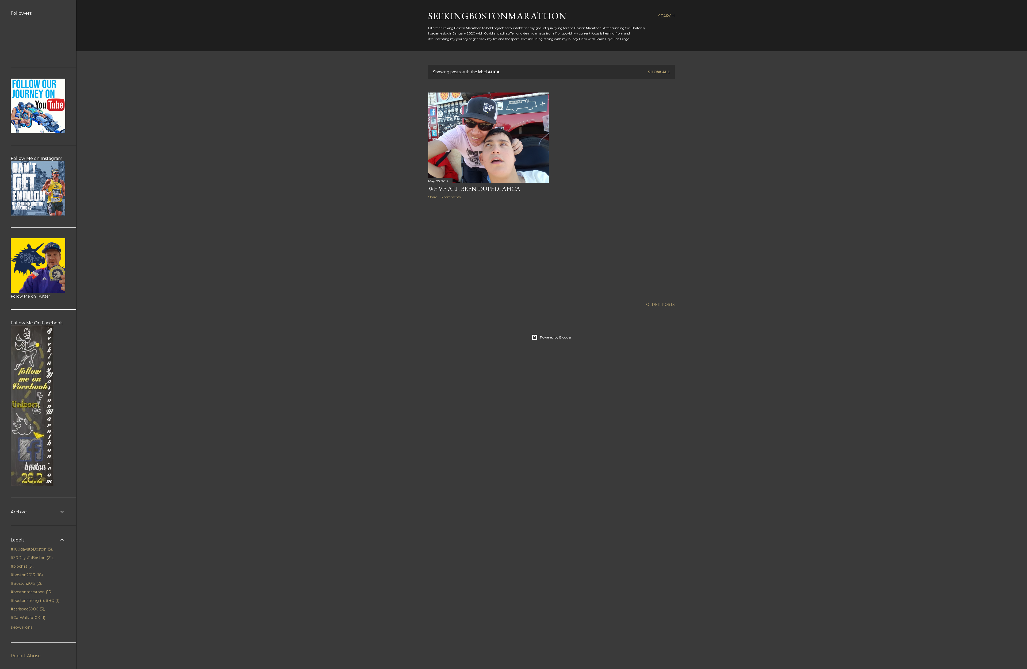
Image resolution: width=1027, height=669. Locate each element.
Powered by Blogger (556, 337)
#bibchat (21, 566)
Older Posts (660, 304)
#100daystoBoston (31, 549)
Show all (659, 72)
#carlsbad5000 (27, 609)
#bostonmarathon (31, 592)
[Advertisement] (488, 249)
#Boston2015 (25, 583)
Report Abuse (26, 655)
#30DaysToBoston (31, 557)
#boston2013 (26, 574)
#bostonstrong (27, 600)
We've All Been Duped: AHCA (474, 188)
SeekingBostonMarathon (497, 16)
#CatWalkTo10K (27, 617)
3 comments (451, 197)
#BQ (52, 600)
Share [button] (432, 197)
